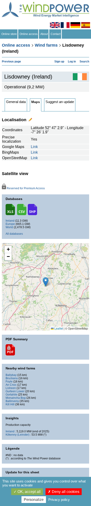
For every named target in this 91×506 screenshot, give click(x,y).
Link (34, 147)
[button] (8, 249)
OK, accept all (29, 492)
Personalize (34, 500)
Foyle (9, 381)
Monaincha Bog (16, 397)
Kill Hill (10, 404)
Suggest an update (60, 102)
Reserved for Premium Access (25, 188)
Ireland (10, 220)
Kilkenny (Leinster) (17, 434)
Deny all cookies (65, 492)
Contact (55, 34)
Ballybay (11, 375)
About (44, 34)
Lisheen (11, 388)
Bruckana (12, 378)
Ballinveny (12, 401)
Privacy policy (59, 500)
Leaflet (58, 328)
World (9, 227)
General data (16, 102)
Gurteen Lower (15, 391)
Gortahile (11, 394)
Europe (10, 224)
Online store (9, 34)
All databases (14, 233)
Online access (28, 34)
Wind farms (46, 45)
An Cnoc (11, 384)
